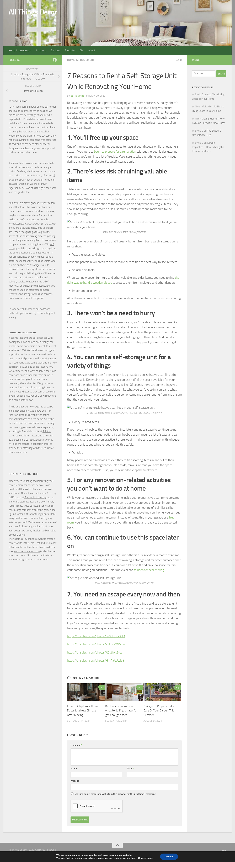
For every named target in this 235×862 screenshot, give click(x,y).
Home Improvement (19, 50)
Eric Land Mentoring (35, 497)
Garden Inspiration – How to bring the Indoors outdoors (208, 147)
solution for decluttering (148, 570)
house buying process (34, 236)
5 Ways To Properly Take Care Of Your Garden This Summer (158, 710)
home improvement (80, 60)
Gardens (55, 50)
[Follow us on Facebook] (55, 60)
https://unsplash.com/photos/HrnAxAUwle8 (95, 660)
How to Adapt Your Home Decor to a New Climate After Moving (82, 710)
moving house (31, 203)
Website (75, 780)
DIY (81, 50)
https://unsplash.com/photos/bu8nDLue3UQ (96, 636)
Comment (76, 745)
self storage (33, 265)
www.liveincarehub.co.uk (27, 551)
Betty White (77, 95)
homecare (38, 375)
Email (130, 768)
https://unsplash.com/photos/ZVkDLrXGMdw (96, 644)
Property (70, 50)
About (91, 50)
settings (147, 858)
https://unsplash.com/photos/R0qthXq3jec (94, 652)
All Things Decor (33, 12)
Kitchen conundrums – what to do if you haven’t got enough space (120, 710)
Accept (169, 856)
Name (74, 768)
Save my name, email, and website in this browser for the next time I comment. (115, 794)
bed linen (13, 366)
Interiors (41, 50)
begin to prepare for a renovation (115, 151)
